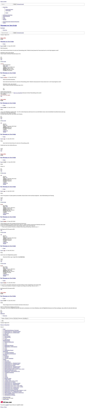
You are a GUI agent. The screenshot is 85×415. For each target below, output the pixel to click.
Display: (3, 318)
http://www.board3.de (18, 92)
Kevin (1, 204)
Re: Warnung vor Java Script (8, 73)
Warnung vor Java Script (8, 25)
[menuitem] (9, 9)
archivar (2, 63)
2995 (7, 206)
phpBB (6, 404)
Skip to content (3, 1)
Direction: (20, 318)
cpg (1, 122)
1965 (7, 65)
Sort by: (11, 318)
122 (6, 125)
